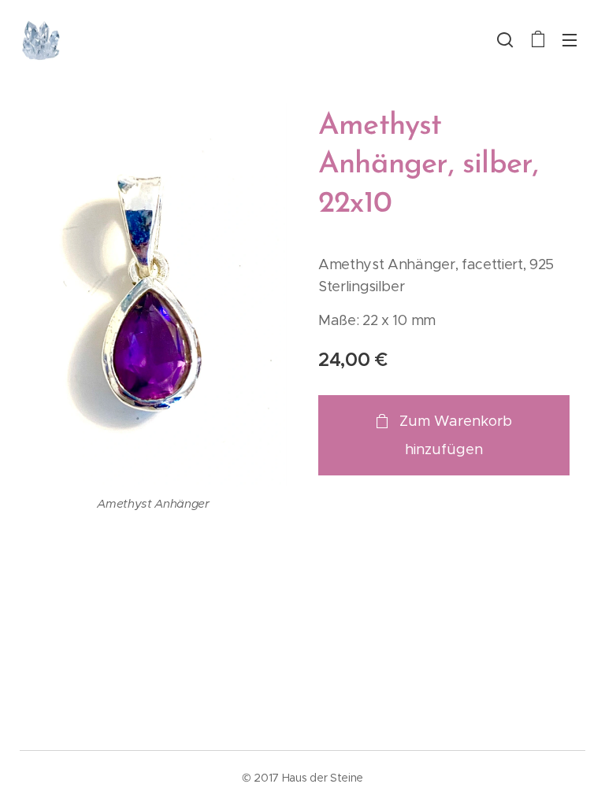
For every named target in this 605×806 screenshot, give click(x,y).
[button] (505, 39)
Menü (569, 39)
